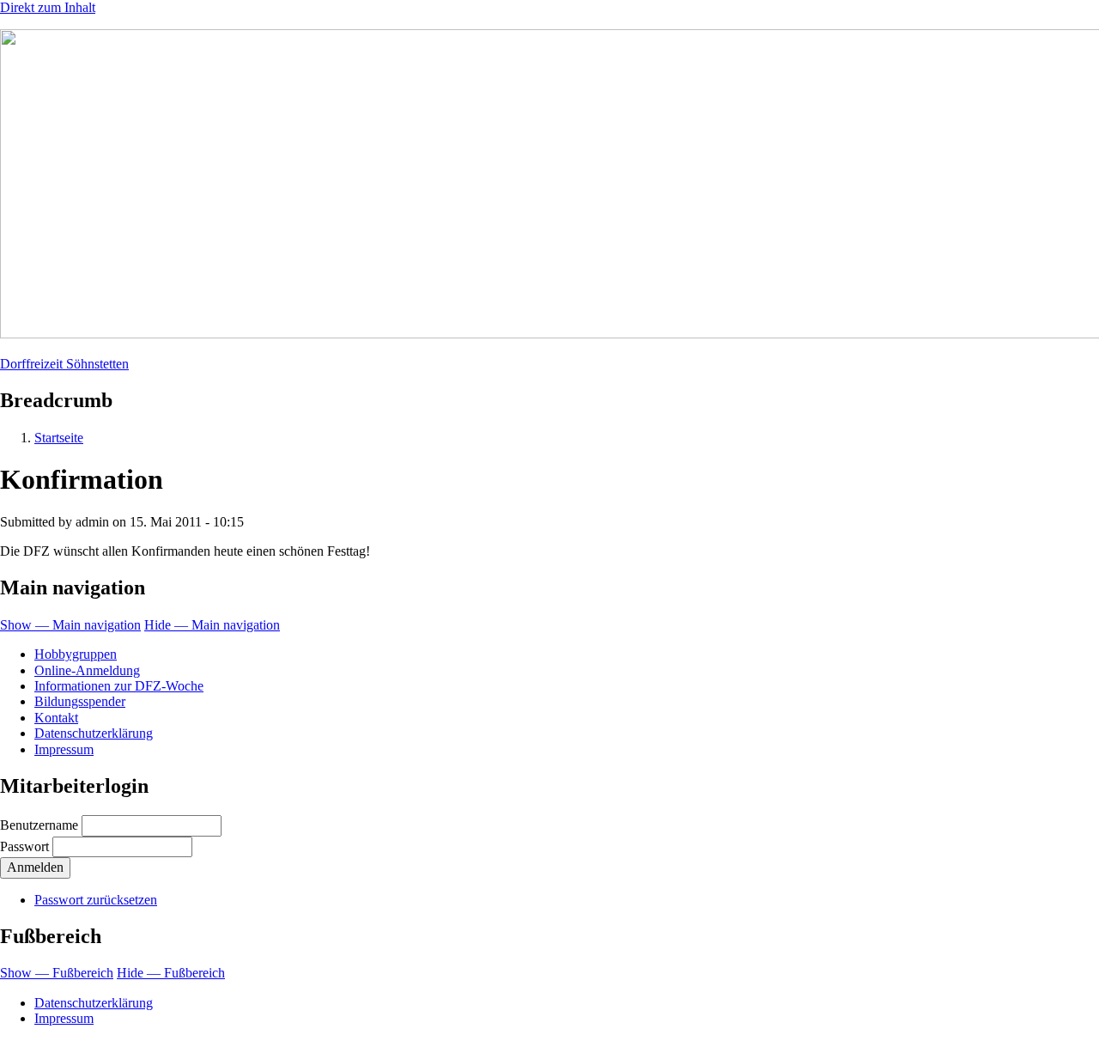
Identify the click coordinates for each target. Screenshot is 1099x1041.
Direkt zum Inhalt (47, 7)
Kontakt (56, 717)
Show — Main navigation (70, 625)
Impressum (64, 749)
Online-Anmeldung (87, 670)
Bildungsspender (79, 701)
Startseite (58, 437)
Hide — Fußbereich (171, 972)
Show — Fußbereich (56, 972)
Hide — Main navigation (212, 625)
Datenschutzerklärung (93, 733)
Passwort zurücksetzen (95, 899)
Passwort (24, 846)
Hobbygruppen (75, 654)
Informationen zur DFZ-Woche (118, 686)
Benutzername (39, 825)
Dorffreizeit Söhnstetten (64, 363)
